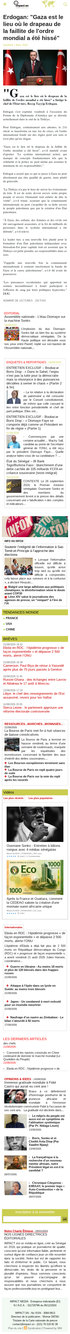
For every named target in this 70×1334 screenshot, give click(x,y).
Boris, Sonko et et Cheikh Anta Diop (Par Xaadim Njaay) (44, 1141)
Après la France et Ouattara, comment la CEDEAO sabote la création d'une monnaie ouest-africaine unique (34, 902)
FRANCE (11, 618)
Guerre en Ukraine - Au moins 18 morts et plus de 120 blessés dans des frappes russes (33, 970)
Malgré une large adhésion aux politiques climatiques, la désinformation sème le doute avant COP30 (34, 590)
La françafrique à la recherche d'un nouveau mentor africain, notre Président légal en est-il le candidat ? (46, 1163)
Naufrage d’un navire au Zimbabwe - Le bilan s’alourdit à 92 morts (33, 1019)
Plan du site (15, 1328)
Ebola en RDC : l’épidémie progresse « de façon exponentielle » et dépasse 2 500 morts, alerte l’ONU (33, 651)
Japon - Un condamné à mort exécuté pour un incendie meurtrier (32, 1003)
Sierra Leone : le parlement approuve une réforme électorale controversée (33, 709)
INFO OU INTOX (14, 541)
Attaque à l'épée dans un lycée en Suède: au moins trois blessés (30, 987)
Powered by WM (52, 1328)
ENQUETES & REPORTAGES (26, 362)
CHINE (10, 629)
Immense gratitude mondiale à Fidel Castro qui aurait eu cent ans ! (30, 1084)
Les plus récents (13, 798)
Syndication (34, 1328)
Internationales (13, 927)
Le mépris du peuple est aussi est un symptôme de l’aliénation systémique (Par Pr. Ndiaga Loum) (47, 1120)
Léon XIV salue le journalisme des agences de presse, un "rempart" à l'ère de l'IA (33, 600)
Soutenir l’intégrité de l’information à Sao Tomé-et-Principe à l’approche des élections (33, 551)
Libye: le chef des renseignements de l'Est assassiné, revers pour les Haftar (34, 695)
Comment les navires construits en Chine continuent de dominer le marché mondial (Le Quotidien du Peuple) (31, 1053)
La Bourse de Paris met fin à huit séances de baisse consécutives (34, 732)
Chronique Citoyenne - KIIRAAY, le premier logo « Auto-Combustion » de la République (47, 1187)
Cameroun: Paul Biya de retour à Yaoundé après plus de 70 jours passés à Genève (33, 667)
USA (8, 623)
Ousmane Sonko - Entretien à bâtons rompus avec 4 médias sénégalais (33, 847)
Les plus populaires (40, 798)
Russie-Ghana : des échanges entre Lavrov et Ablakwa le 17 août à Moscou (34, 681)
